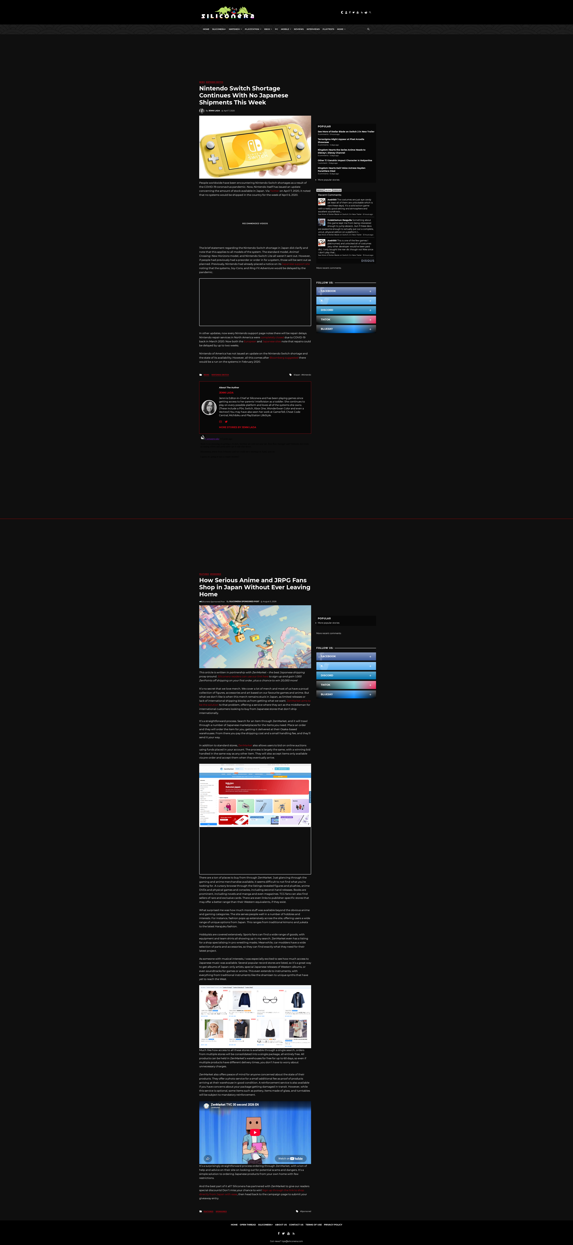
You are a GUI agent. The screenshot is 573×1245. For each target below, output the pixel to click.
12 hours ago (368, 235)
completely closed (272, 337)
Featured (204, 574)
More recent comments (328, 268)
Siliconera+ (219, 29)
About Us (281, 1224)
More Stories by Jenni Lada (237, 427)
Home (206, 29)
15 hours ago (368, 255)
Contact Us (296, 1224)
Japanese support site (296, 263)
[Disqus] (255, 471)
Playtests (328, 29)
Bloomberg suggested (284, 357)
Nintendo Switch (214, 82)
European (250, 341)
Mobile (285, 29)
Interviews (313, 29)
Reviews (299, 29)
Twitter (274, 190)
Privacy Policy (333, 1224)
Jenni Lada (214, 111)
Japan (297, 375)
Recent (328, 190)
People (320, 190)
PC (276, 29)
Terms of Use (314, 1224)
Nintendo (234, 29)
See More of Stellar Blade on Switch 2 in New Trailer (346, 131)
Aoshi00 (332, 199)
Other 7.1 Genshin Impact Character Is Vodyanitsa (345, 160)
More (340, 29)
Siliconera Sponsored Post (244, 601)
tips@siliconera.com (292, 1241)
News (202, 82)
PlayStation (252, 29)
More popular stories (328, 179)
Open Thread (248, 1224)
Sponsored (215, 574)
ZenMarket (245, 745)
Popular (337, 190)
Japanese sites (272, 341)
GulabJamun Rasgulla (340, 220)
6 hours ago (368, 214)
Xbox (267, 29)
